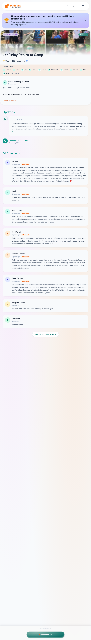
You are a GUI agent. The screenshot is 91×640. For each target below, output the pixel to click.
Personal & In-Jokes (10, 34)
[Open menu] (83, 6)
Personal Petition (10, 100)
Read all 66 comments (45, 334)
